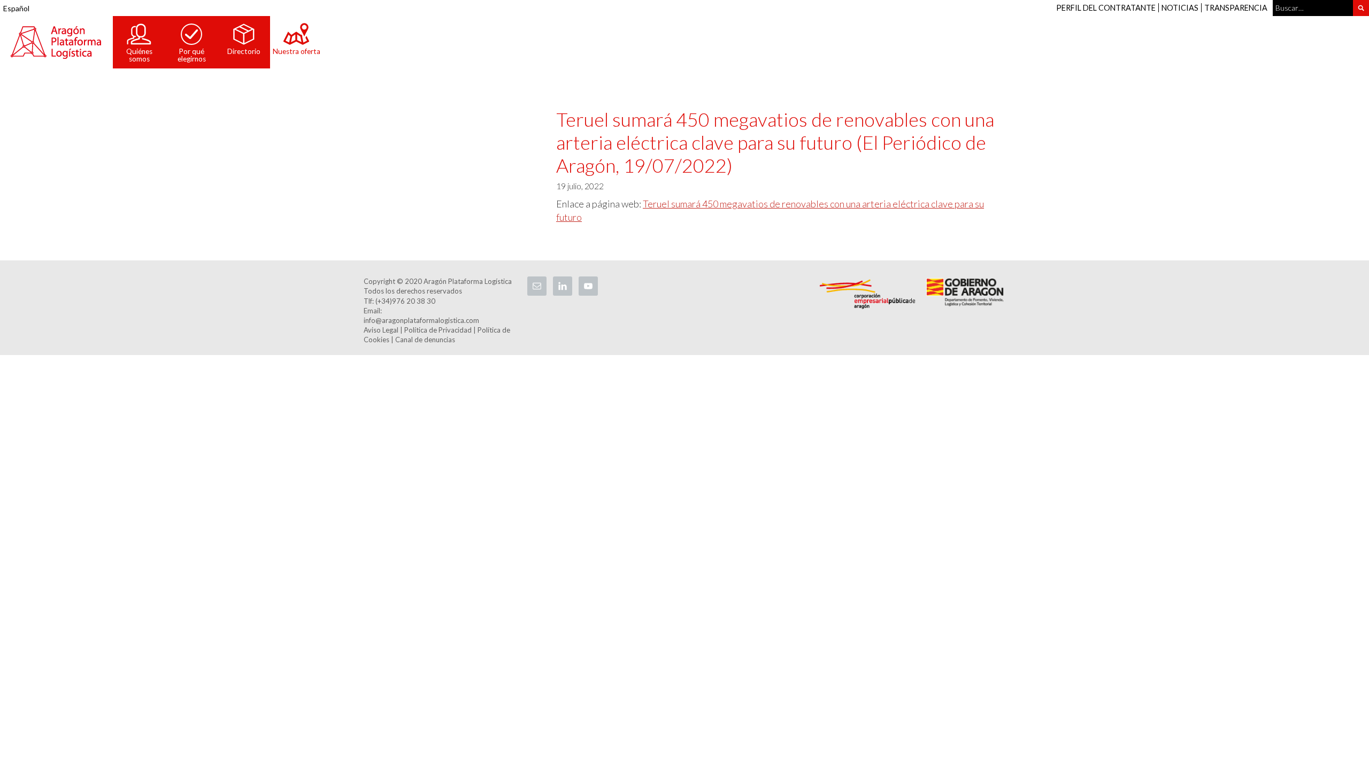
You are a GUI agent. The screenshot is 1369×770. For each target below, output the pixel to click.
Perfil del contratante (1106, 7)
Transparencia (1235, 7)
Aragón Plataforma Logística (56, 42)
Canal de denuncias (425, 339)
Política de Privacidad (438, 330)
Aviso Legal (381, 330)
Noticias (1180, 7)
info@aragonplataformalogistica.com (421, 320)
